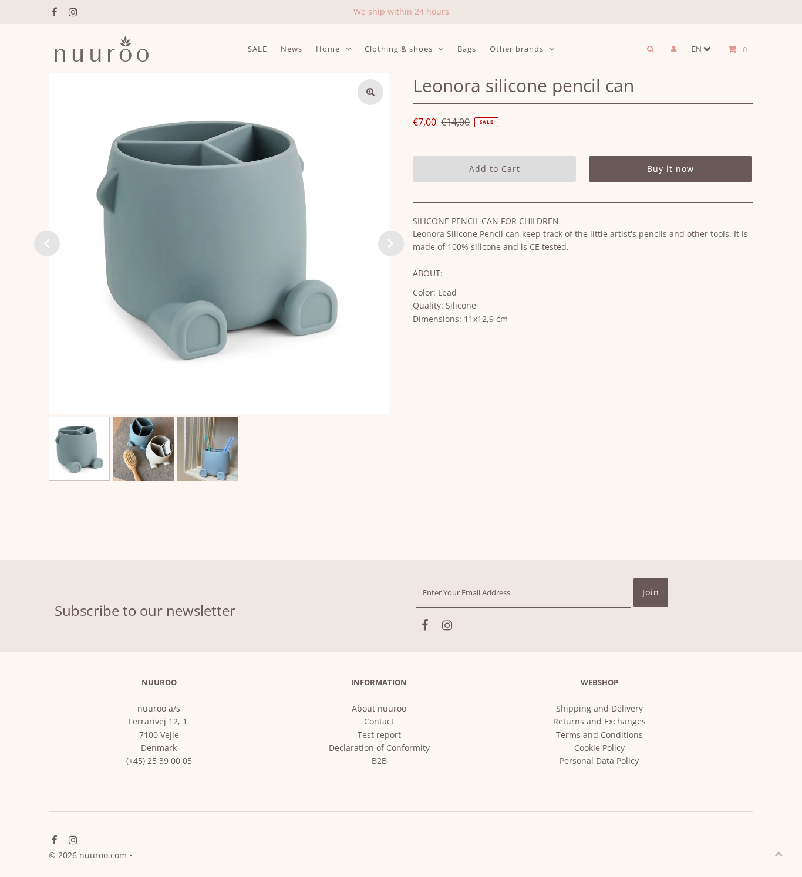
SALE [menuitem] (257, 48)
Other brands (517, 48)
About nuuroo (379, 708)
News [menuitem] (291, 48)
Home (328, 48)
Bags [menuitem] (466, 48)
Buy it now (670, 168)
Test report (379, 734)
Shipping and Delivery (599, 708)
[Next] (391, 243)
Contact (379, 721)
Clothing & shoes (399, 48)
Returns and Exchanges (599, 721)
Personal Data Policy (599, 760)
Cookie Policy (599, 747)
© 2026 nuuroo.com (88, 855)
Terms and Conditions (599, 734)
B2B (379, 760)
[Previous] (47, 243)
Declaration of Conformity (379, 747)
